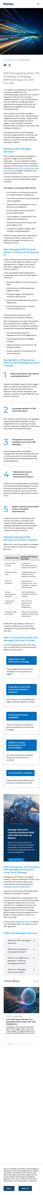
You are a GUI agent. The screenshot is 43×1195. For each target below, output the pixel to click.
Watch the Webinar (16, 859)
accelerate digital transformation (17, 887)
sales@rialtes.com (22, 922)
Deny (9, 1188)
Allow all (25, 1188)
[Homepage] (9, 4)
